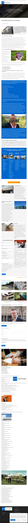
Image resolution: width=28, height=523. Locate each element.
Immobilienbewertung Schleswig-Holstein (6, 488)
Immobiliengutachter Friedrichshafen (6, 457)
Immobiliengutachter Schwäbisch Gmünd (6, 455)
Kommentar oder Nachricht (6, 258)
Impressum (23, 521)
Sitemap (3, 514)
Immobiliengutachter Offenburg (5, 459)
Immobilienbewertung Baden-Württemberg (7, 501)
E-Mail (3, 245)
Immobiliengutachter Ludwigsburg (5, 443)
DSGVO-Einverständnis (4, 338)
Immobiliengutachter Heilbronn (5, 433)
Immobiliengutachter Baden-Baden (5, 437)
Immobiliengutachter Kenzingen (16, 12)
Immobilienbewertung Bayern (5, 498)
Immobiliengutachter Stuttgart (5, 421)
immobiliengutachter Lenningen (7, 301)
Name (3, 242)
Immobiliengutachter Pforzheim (5, 435)
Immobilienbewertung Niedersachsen (6, 490)
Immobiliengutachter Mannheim (5, 425)
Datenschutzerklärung (19, 521)
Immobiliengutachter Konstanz (5, 449)
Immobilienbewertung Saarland (5, 499)
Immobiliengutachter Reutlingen (5, 439)
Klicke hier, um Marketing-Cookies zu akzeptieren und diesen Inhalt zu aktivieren (14, 121)
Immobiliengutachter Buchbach (7, 290)
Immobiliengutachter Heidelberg (5, 429)
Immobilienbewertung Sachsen (5, 494)
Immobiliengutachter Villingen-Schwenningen (7, 447)
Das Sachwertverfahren (5, 66)
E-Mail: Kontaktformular (5, 373)
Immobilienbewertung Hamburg (5, 489)
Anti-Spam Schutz (4, 342)
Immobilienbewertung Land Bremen (6, 502)
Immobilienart (4, 252)
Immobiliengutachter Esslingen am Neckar (6, 441)
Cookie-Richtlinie (15, 521)
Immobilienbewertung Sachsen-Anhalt (6, 491)
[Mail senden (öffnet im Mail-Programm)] (26, 0)
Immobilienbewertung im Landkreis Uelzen (20, 290)
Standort (15, 31)
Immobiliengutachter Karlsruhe (5, 423)
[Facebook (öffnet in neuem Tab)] (25, 0)
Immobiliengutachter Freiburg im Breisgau (6, 427)
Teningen (9, 145)
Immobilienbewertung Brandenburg (6, 493)
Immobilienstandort (5, 248)
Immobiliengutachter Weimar (20, 301)
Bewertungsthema (4, 255)
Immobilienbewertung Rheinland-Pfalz (6, 500)
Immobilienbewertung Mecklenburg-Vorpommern (7, 487)
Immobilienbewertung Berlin (5, 492)
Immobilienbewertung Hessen (5, 497)
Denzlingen (11, 143)
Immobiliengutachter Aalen (4, 451)
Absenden (3, 274)
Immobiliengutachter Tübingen (5, 445)
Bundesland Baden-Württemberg (20, 29)
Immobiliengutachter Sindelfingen (5, 453)
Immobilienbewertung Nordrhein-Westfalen (7, 496)
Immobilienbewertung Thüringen (5, 495)
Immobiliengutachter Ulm (4, 431)
